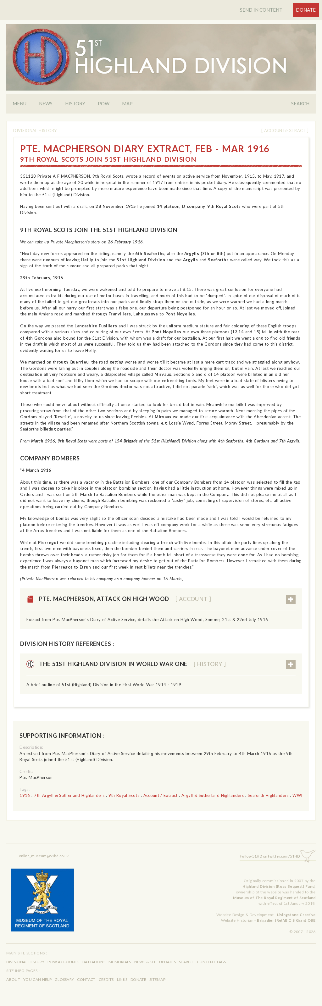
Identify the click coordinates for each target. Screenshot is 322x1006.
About (13, 979)
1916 (24, 795)
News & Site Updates (155, 961)
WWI (297, 795)
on (270, 856)
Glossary (64, 979)
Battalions (93, 961)
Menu (19, 103)
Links (122, 979)
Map (127, 103)
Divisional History (35, 130)
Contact (86, 979)
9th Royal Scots (123, 795)
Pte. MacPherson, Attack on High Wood (125, 598)
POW (103, 103)
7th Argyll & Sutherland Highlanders (69, 795)
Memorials (119, 961)
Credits (106, 979)
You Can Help (37, 979)
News (46, 103)
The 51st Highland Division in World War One (132, 663)
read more (291, 599)
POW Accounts (63, 961)
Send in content (261, 10)
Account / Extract (160, 795)
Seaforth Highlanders (268, 795)
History (75, 103)
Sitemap (157, 979)
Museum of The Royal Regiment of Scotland (274, 897)
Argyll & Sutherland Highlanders (212, 795)
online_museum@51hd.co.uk (44, 855)
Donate (306, 10)
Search (300, 103)
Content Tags (211, 961)
